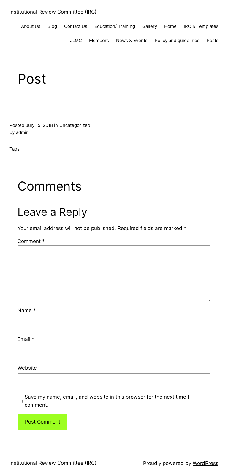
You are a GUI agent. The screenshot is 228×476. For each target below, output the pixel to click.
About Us (30, 26)
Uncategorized (74, 125)
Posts (212, 40)
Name (27, 310)
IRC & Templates (201, 26)
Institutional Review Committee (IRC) (53, 12)
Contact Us (75, 26)
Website (27, 368)
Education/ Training (114, 26)
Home (170, 26)
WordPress (205, 463)
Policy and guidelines (177, 40)
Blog (52, 26)
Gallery (149, 26)
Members (99, 40)
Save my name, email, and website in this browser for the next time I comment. (107, 401)
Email (26, 339)
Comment (31, 241)
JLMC (76, 40)
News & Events (132, 40)
